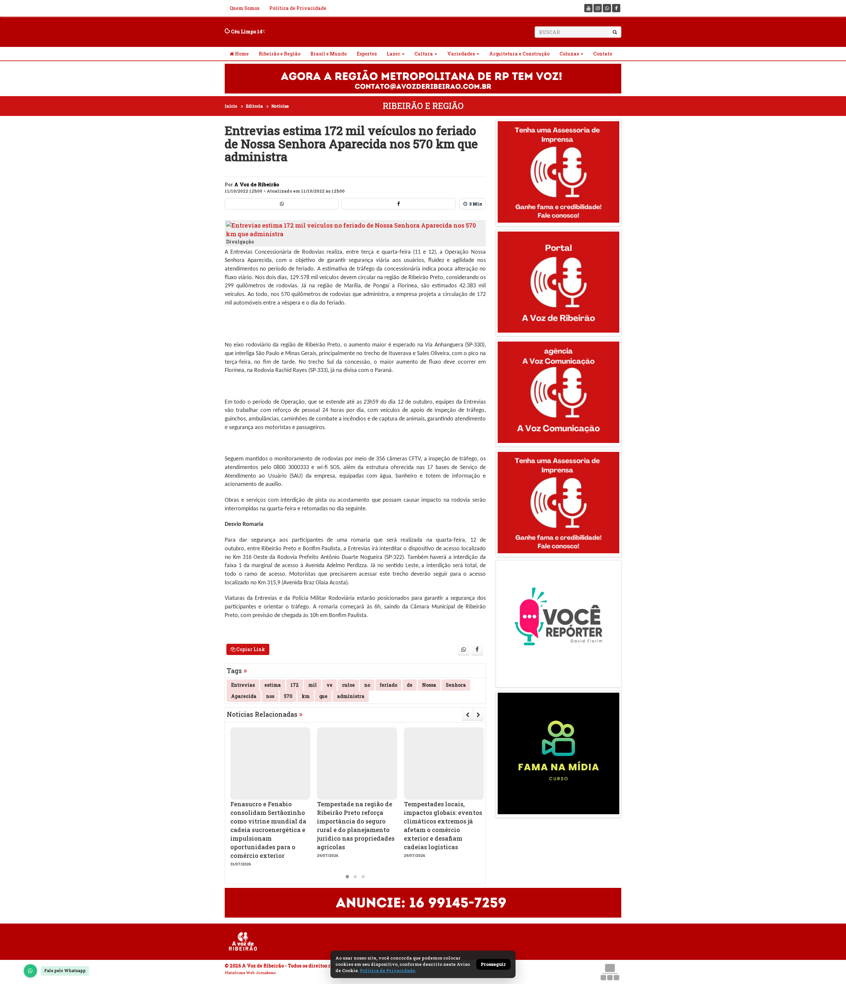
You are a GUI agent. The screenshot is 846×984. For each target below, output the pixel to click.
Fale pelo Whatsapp (65, 970)
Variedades (461, 54)
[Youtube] (588, 8)
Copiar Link (250, 649)
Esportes (367, 54)
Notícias (280, 106)
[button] (347, 876)
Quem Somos (244, 8)
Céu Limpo (246, 31)
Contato (602, 54)
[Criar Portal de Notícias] (609, 972)
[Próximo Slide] (478, 714)
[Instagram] (598, 8)
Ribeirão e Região (279, 54)
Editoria (254, 106)
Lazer (393, 54)
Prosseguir (493, 964)
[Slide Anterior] (467, 714)
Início (231, 106)
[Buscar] (614, 32)
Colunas (569, 54)
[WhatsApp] (30, 970)
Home (241, 54)
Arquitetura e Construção (519, 54)
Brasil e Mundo (328, 54)
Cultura (423, 54)
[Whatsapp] (607, 8)
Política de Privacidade (298, 8)
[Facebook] (616, 8)
